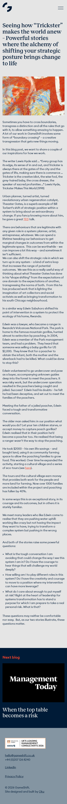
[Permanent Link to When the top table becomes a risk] (33, 688)
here (28, 468)
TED (26, 219)
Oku (41, 791)
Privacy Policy (14, 776)
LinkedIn (10, 767)
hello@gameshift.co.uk (20, 755)
